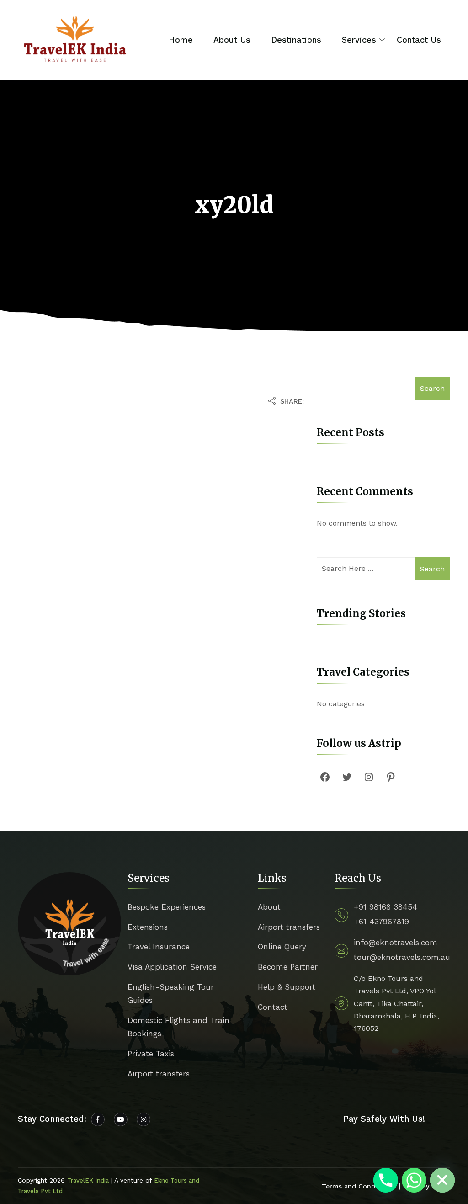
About (269, 906)
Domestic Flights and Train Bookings (178, 1027)
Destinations (296, 39)
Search (432, 388)
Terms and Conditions (357, 1186)
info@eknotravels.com (395, 942)
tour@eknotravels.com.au (402, 957)
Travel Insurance (159, 946)
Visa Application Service (172, 966)
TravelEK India (88, 1180)
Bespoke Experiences (167, 906)
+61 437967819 (381, 921)
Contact (272, 1007)
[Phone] (385, 1180)
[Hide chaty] (442, 1180)
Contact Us (419, 39)
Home (181, 39)
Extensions (148, 927)
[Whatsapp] (414, 1180)
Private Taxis (151, 1053)
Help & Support (286, 986)
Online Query (282, 946)
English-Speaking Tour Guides (171, 993)
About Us (231, 39)
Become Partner (288, 966)
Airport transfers (159, 1073)
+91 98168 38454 (385, 906)
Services (359, 39)
